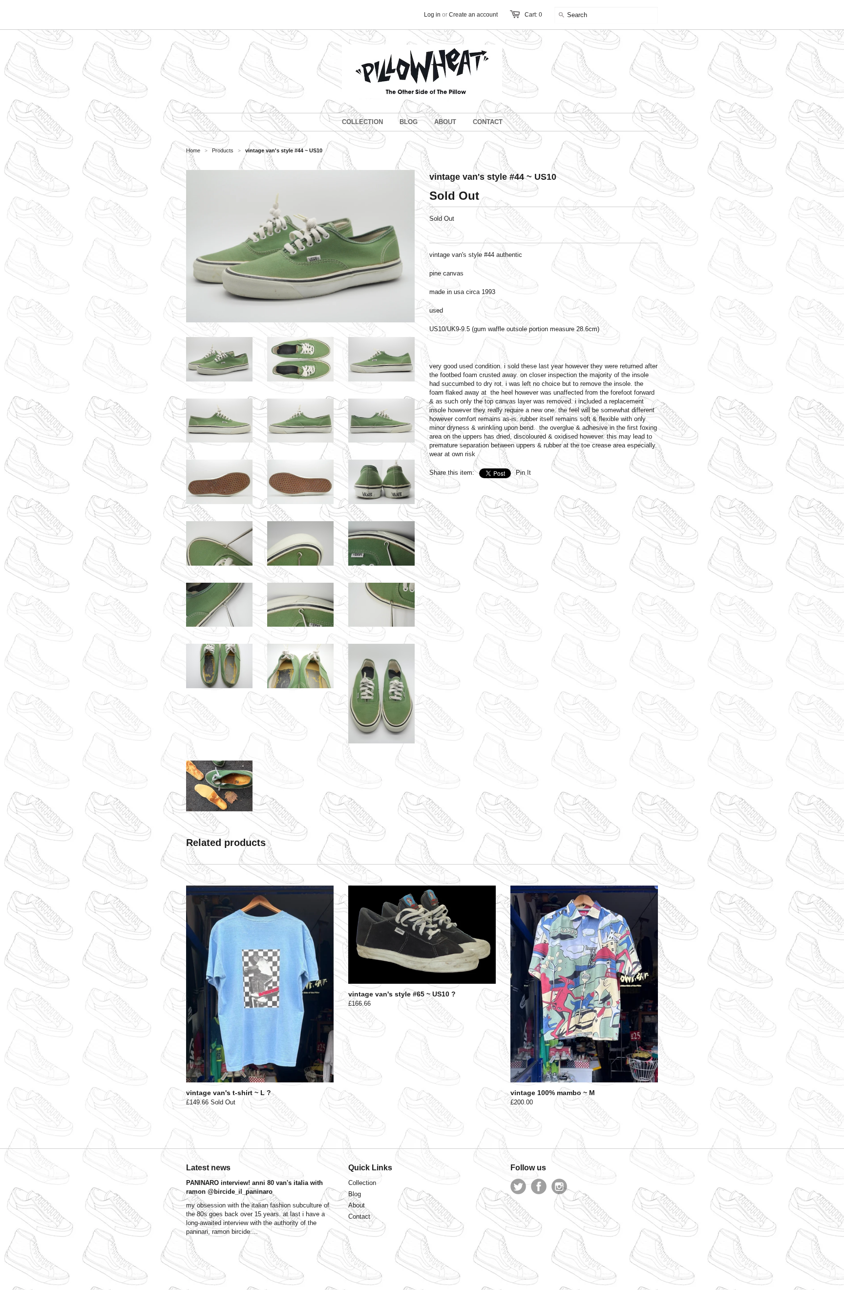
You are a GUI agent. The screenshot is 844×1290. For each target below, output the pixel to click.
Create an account (473, 14)
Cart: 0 (533, 14)
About (356, 1205)
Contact (359, 1216)
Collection (362, 1182)
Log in (432, 14)
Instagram (559, 1186)
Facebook (539, 1186)
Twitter (518, 1186)
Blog (354, 1194)
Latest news (208, 1167)
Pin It (523, 472)
